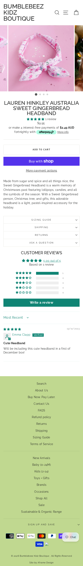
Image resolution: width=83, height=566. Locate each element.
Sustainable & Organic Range (41, 511)
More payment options (41, 170)
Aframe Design (45, 562)
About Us (41, 390)
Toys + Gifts (41, 478)
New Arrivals (41, 458)
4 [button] (48, 95)
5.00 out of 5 (52, 260)
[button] (36, 119)
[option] (41, 58)
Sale (41, 505)
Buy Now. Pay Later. (41, 397)
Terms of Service (41, 444)
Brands (41, 484)
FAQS (41, 410)
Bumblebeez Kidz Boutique (23, 12)
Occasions (41, 491)
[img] (12, 329)
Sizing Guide (41, 220)
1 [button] (36, 94)
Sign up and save (41, 524)
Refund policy (41, 417)
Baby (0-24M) (41, 464)
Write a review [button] (41, 302)
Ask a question (41, 242)
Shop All (41, 498)
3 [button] (44, 95)
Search (41, 383)
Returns (41, 235)
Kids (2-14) (41, 471)
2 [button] (40, 95)
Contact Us (41, 403)
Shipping (41, 227)
